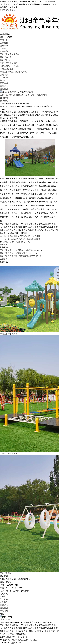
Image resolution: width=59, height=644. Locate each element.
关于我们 (4, 42)
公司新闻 (4, 77)
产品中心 (4, 51)
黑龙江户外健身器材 (8, 62)
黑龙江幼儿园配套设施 (9, 65)
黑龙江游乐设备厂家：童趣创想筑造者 (24, 238)
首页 (2, 94)
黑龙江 (21, 639)
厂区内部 (4, 83)
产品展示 (4, 602)
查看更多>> (5, 244)
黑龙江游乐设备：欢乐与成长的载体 (31, 94)
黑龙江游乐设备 (49, 1)
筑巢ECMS (16, 642)
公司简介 (4, 45)
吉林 (26, 639)
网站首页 (4, 39)
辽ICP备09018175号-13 (16, 636)
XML (2, 613)
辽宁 (15, 639)
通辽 (35, 639)
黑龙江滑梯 (5, 60)
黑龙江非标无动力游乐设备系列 (13, 71)
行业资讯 (4, 80)
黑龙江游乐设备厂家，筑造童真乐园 (20, 256)
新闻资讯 (4, 605)
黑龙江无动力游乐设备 (9, 54)
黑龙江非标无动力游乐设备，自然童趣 (21, 250)
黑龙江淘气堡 (6, 57)
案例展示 (4, 48)
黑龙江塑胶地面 (6, 68)
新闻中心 (4, 74)
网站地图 (4, 610)
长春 (30, 639)
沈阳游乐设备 (23, 241)
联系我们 (4, 89)
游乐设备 (13, 241)
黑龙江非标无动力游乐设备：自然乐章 (24, 235)
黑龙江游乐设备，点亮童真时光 (18, 253)
